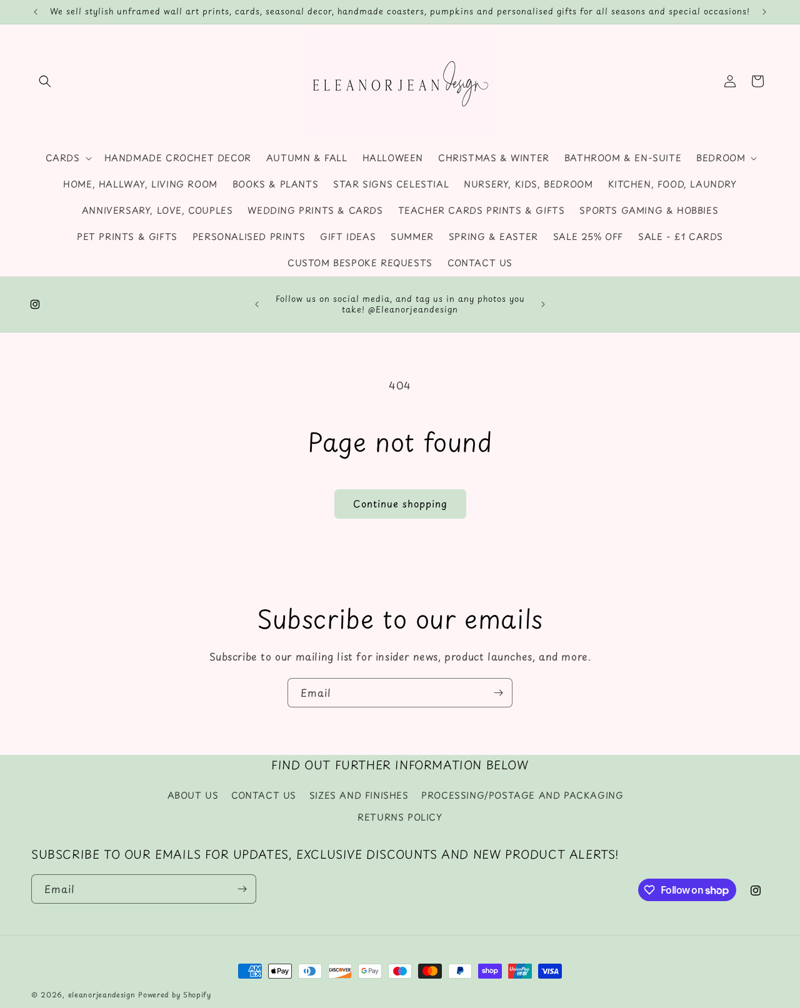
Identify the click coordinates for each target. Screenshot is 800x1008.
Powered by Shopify (174, 994)
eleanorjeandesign (102, 994)
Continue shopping (400, 503)
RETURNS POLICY (400, 817)
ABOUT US (193, 795)
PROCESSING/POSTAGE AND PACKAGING (522, 795)
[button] (45, 81)
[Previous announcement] (35, 12)
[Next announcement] (764, 12)
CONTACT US (263, 795)
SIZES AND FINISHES (359, 795)
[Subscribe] (498, 692)
